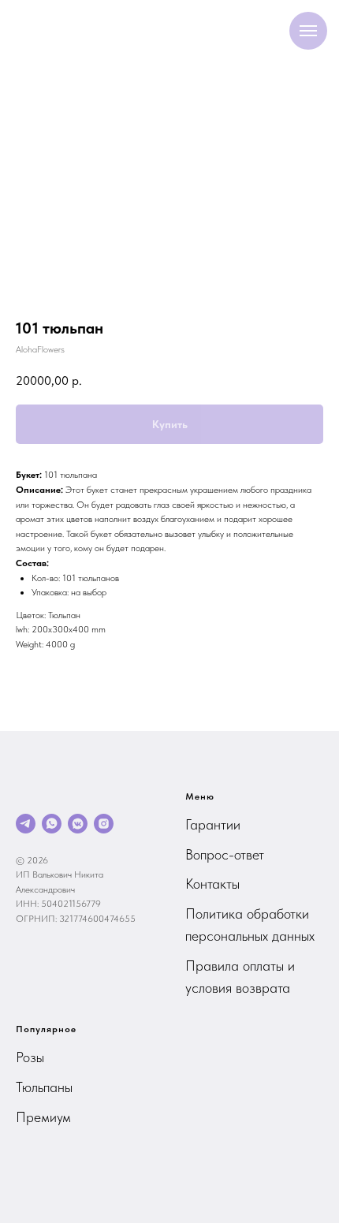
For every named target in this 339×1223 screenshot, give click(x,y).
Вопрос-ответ (224, 854)
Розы (30, 1057)
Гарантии (212, 824)
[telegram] (25, 823)
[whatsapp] (51, 823)
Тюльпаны (44, 1087)
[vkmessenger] (78, 823)
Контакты (212, 883)
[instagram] (104, 823)
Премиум (43, 1117)
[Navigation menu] (308, 30)
